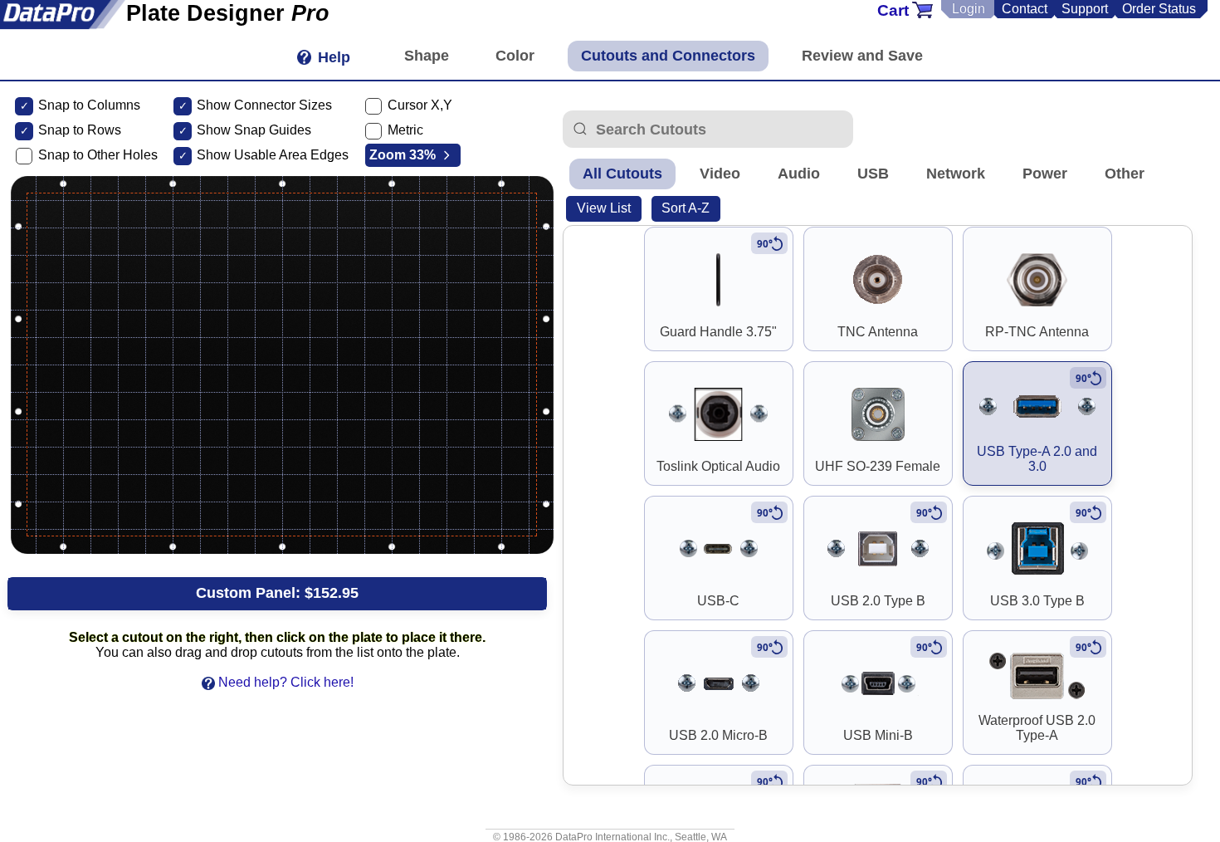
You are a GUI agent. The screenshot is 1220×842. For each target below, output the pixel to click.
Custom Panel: (277, 593)
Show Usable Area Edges (273, 155)
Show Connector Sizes (264, 105)
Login (968, 9)
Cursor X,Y (420, 105)
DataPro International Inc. (612, 837)
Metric (405, 130)
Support (1084, 9)
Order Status (1159, 9)
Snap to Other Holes (98, 155)
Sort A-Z (685, 208)
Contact (1024, 9)
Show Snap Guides (254, 130)
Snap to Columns (89, 105)
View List (604, 208)
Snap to (61, 130)
